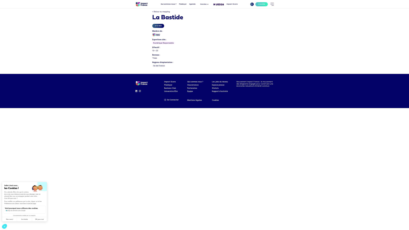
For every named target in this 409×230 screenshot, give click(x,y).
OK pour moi (39, 219)
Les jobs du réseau (220, 82)
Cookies (215, 100)
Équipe (190, 91)
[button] (204, 4)
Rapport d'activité (220, 91)
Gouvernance (193, 85)
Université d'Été (171, 91)
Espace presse (218, 85)
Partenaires (192, 88)
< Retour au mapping (161, 12)
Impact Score (170, 82)
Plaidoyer (168, 85)
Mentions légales (194, 100)
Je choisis (24, 219)
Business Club (170, 88)
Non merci (9, 219)
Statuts (215, 88)
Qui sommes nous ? (195, 82)
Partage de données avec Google (15, 210)
